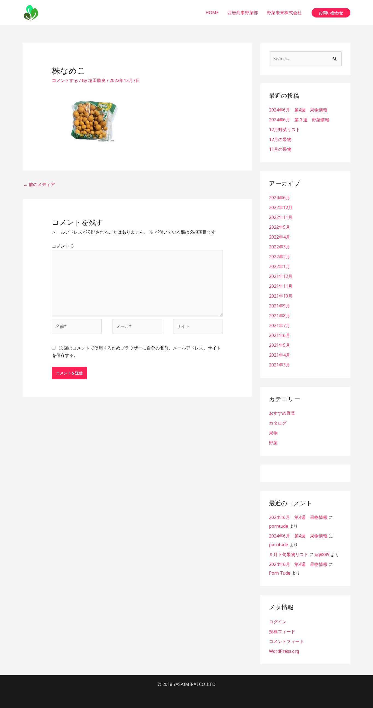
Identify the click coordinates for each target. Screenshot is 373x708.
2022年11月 (280, 217)
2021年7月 (279, 325)
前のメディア (39, 184)
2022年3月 (279, 247)
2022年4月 (279, 237)
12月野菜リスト (284, 130)
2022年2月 (279, 257)
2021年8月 (279, 316)
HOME (212, 13)
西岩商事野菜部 (242, 13)
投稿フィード (282, 631)
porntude (278, 526)
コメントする (65, 80)
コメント (63, 246)
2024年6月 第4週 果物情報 (298, 110)
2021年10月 (280, 296)
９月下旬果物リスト (288, 554)
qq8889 (322, 554)
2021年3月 (279, 365)
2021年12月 (280, 276)
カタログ (277, 423)
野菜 (273, 443)
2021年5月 (279, 345)
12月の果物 (280, 139)
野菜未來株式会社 (284, 13)
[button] (331, 12)
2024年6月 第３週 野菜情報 (299, 120)
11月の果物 (280, 149)
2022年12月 (280, 207)
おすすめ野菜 (282, 413)
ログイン (277, 622)
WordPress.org (284, 651)
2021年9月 (279, 306)
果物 (273, 433)
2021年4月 (279, 355)
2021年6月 (279, 335)
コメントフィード (286, 641)
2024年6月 (279, 198)
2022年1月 (279, 266)
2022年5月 (279, 227)
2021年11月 (280, 286)
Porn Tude (279, 573)
